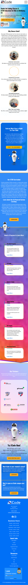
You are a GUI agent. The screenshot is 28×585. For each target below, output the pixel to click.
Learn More (14, 219)
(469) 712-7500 (14, 510)
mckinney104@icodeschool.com (14, 512)
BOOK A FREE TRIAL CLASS (7, 19)
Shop (14, 550)
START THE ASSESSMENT (14, 147)
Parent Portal (14, 548)
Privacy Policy (14, 555)
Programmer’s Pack (14, 546)
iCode (24, 582)
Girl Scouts (14, 544)
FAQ (14, 561)
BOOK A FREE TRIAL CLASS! (14, 458)
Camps (14, 542)
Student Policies (14, 557)
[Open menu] (26, 2)
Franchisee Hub (14, 563)
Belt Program (14, 540)
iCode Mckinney (8, 582)
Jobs (14, 559)
